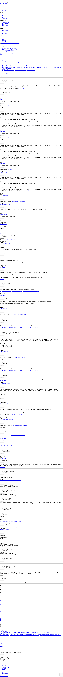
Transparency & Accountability (7, 667)
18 (0, 609)
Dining (3, 17)
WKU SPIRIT (4, 41)
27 (0, 617)
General (10, 632)
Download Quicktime (12, 655)
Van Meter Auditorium (23, 635)
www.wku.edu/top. (21, 88)
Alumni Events (4, 38)
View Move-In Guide (3, 380)
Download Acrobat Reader (4, 655)
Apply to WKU (2, 643)
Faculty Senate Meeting (4, 506)
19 (0, 610)
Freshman (4, 61)
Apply (1, 4)
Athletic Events (27, 634)
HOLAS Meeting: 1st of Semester (5, 576)
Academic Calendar (5, 22)
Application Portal (5, 70)
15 (0, 606)
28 (0, 618)
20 (0, 611)
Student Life (4, 10)
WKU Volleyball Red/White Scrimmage (6, 419)
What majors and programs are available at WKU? (10, 48)
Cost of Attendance (5, 32)
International (4, 65)
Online (15, 65)
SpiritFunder (4, 40)
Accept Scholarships (22, 70)
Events (5, 62)
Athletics (3, 9)
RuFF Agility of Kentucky (4, 99)
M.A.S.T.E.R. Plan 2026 (4, 281)
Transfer (3, 63)
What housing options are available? (8, 51)
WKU (3, 56)
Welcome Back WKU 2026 (4, 458)
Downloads (2, 654)
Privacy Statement (5, 673)
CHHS (15, 634)
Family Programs (5, 30)
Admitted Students (5, 69)
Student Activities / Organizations (7, 635)
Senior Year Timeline (34, 62)
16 (0, 607)
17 (0, 608)
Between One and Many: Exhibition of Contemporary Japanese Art (10, 480)
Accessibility (4, 668)
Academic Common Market (46, 67)
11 (0, 603)
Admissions (4, 57)
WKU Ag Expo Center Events (34, 634)
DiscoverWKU (19, 632)
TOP (22, 632)
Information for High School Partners (8, 67)
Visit (3, 4)
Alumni (22, 634)
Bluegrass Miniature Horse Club (12, 220)
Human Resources (5, 23)
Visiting (25, 65)
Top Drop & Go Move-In (4, 108)
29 (0, 619)
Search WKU (2, 45)
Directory (3, 24)
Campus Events (18, 634)
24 (0, 614)
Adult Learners (11, 65)
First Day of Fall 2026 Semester (5, 438)
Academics (4, 663)
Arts (24, 634)
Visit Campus (8, 62)
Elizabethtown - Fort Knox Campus (32, 635)
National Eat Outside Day (4, 564)
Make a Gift (4, 39)
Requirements (19, 62)
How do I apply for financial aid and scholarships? (10, 49)
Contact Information (11, 73)
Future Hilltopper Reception (27, 632)
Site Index (4, 672)
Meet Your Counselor (14, 62)
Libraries (45, 634)
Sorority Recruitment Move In (5, 204)
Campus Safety (4, 14)
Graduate (7, 65)
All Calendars (2, 630)
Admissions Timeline (17, 67)
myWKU (3, 26)
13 (0, 605)
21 (0, 612)
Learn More (27, 126)
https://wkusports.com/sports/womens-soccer (18, 201)
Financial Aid (36, 67)
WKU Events (2, 633)
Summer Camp (15, 635)
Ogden (6, 634)
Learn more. (2, 467)
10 (0, 602)
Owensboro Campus (47, 635)
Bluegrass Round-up (3, 214)
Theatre (18, 635)
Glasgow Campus (41, 635)
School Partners (4, 66)
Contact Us (4, 72)
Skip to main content (3, 2)
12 (0, 604)
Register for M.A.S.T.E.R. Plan (30, 70)
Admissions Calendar (3, 631)
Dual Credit (18, 65)
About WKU (4, 7)
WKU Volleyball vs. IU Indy (4, 308)
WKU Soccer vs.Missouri (4, 195)
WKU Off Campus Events (54, 635)
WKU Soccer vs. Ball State (4, 429)
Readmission (22, 65)
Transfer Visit (43, 632)
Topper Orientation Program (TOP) (5, 78)
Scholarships (40, 67)
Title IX (3, 669)
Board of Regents (41, 634)
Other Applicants (5, 64)
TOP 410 (1, 395)
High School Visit (38, 632)
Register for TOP (10, 70)
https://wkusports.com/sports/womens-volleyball (20, 314)
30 (0, 620)
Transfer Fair (47, 632)
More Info (5, 4)
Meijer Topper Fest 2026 (4, 403)
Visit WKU (2, 644)
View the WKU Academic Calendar (6, 445)
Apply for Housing (16, 70)
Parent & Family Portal (5, 31)
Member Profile (4, 33)
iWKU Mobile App (5, 16)
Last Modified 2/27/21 (4, 676)
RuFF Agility (9, 105)
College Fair (33, 632)
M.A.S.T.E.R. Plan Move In (4, 267)
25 (0, 615)
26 (0, 616)
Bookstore (4, 15)
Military (27, 65)
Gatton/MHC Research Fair (4, 529)
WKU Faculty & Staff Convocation (6, 243)
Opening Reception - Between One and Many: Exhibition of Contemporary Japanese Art (14, 469)
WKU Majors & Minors (24, 67)
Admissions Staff (5, 73)
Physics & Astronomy (10, 634)
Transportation (4, 18)
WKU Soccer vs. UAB (4, 351)
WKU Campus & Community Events (16, 414)
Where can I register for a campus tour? (8, 50)
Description (2, 83)
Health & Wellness (5, 25)
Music (48, 634)
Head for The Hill (14, 632)
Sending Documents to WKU (26, 62)
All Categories (2, 632)
